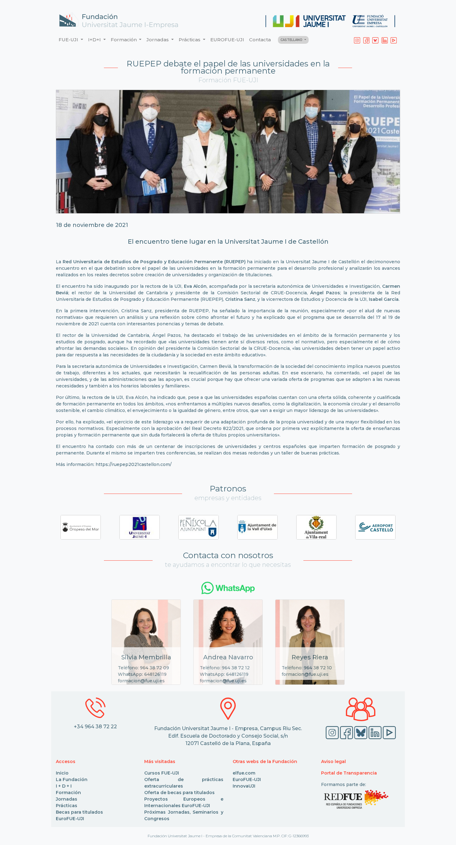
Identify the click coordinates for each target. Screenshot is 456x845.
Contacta (260, 40)
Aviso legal (333, 761)
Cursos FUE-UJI (161, 773)
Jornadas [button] (158, 40)
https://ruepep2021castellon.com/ (134, 464)
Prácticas (66, 805)
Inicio (62, 773)
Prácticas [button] (190, 40)
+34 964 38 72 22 (95, 727)
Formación (68, 792)
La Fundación (71, 779)
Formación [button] (124, 40)
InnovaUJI (244, 786)
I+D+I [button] (95, 40)
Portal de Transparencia (349, 773)
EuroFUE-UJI (70, 818)
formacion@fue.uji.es (141, 681)
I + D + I (64, 786)
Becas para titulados (79, 812)
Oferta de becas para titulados (179, 792)
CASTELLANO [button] (291, 40)
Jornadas (66, 799)
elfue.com (244, 773)
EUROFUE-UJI (227, 40)
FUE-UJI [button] (69, 40)
